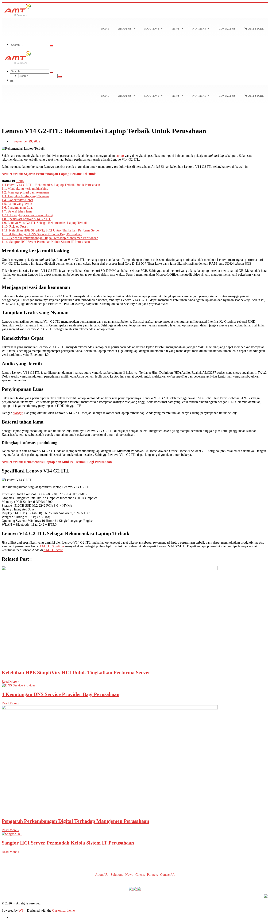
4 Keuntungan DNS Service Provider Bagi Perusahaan (60, 694)
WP (21, 910)
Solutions (151, 28)
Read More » (10, 681)
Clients (140, 874)
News (176, 28)
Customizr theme (63, 910)
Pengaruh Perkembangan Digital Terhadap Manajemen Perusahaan (75, 821)
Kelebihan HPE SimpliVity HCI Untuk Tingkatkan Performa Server (76, 672)
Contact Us (227, 28)
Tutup (20, 181)
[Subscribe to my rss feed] (11, 917)
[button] (135, 109)
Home (105, 28)
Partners (199, 28)
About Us (124, 28)
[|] (17, 16)
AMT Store (256, 28)
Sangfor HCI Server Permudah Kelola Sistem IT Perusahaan (68, 843)
